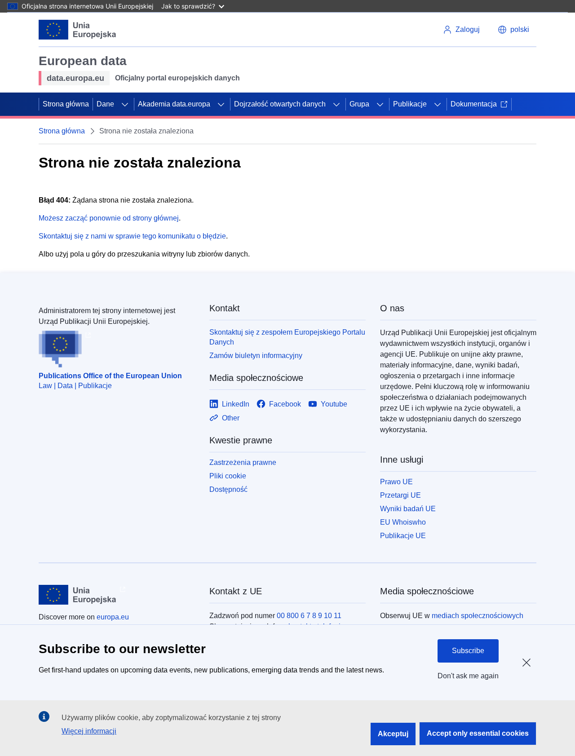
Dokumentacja (474, 104)
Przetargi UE (400, 495)
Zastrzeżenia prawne (242, 462)
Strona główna (66, 104)
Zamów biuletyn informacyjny (255, 355)
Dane (105, 104)
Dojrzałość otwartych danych (280, 104)
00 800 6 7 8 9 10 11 (309, 615)
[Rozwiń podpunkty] (125, 104)
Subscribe (468, 650)
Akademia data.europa (174, 104)
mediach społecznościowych (477, 615)
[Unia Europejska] (77, 30)
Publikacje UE (403, 535)
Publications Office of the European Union (110, 376)
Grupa (359, 104)
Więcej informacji (89, 731)
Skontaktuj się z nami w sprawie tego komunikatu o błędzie (132, 236)
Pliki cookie (227, 476)
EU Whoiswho (403, 522)
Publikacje (410, 104)
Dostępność (228, 489)
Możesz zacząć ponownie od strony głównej (109, 218)
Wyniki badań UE (408, 509)
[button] (513, 30)
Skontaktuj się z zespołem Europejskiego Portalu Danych (287, 337)
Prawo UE (396, 482)
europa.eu (113, 617)
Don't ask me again (468, 676)
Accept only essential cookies (478, 733)
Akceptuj (393, 734)
